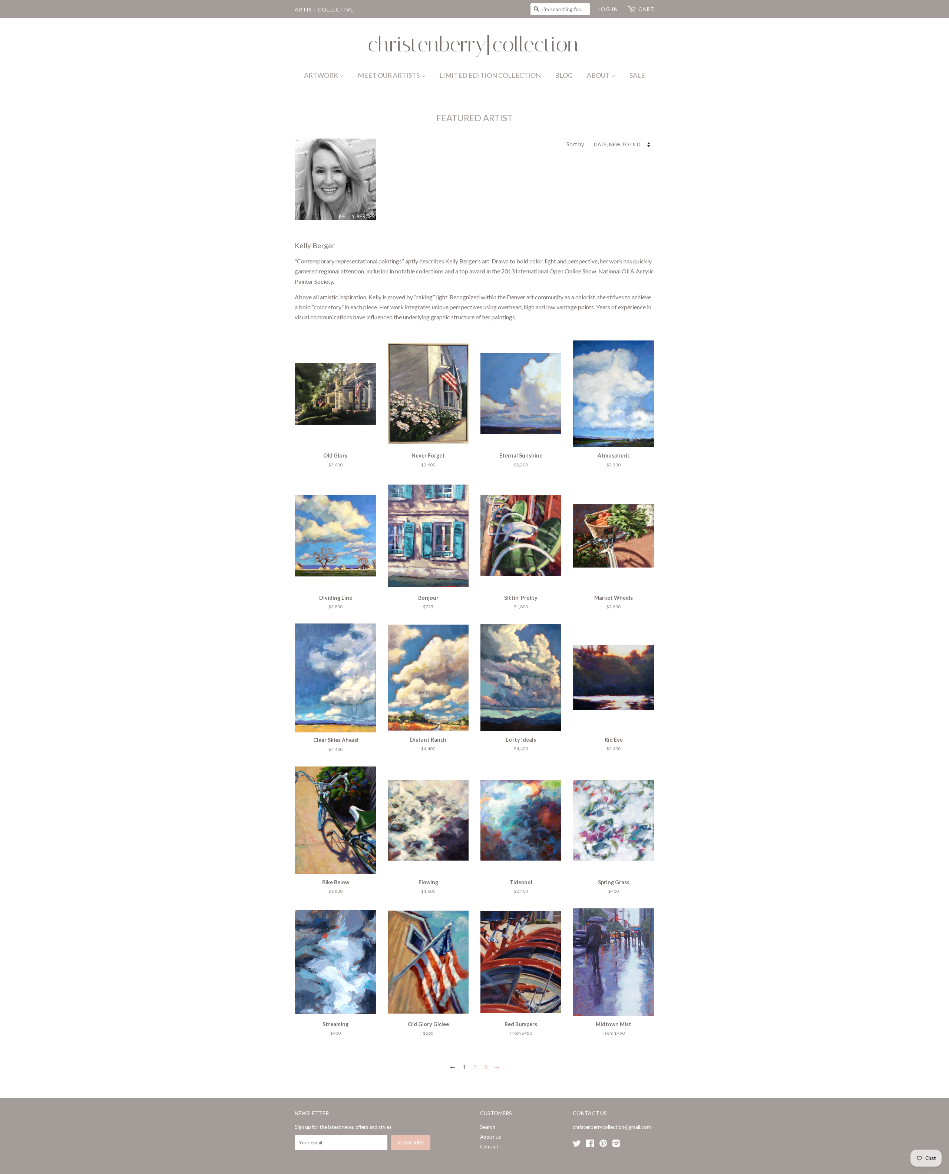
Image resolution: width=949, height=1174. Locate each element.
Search (487, 1127)
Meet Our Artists (389, 75)
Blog (564, 75)
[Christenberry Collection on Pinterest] (603, 1145)
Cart (646, 9)
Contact (489, 1147)
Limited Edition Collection (490, 75)
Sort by (575, 144)
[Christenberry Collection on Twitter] (577, 1145)
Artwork (321, 75)
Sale (637, 75)
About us (490, 1137)
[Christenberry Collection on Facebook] (590, 1145)
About (599, 75)
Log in (608, 9)
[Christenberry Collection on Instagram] (616, 1145)
